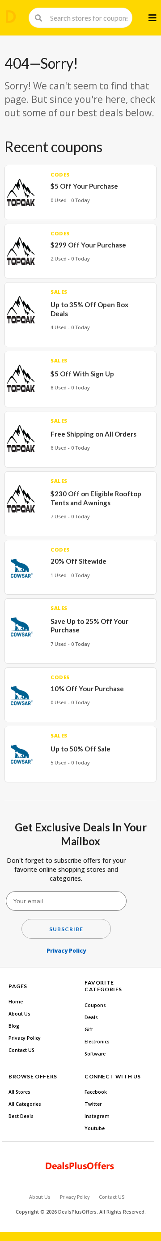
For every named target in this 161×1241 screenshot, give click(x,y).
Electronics (97, 1041)
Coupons (95, 1005)
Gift (89, 1029)
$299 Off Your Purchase (88, 245)
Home (15, 1001)
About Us (19, 1014)
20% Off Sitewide (78, 561)
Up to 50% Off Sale (80, 749)
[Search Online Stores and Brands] (10, 16)
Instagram (97, 1116)
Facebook (96, 1092)
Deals (91, 1017)
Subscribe (66, 929)
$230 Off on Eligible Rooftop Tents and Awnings (96, 498)
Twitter (93, 1104)
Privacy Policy (66, 950)
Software (95, 1054)
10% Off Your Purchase (87, 689)
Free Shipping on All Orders (93, 434)
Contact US (21, 1050)
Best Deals (21, 1116)
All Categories (24, 1104)
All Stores (19, 1092)
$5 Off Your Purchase (84, 186)
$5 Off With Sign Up (82, 374)
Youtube (95, 1128)
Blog (13, 1026)
